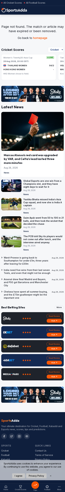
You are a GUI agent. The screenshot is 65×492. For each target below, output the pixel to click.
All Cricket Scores (12, 2)
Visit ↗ (54, 321)
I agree (18, 475)
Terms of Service (44, 455)
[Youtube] (27, 436)
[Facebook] (4, 436)
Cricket (5, 450)
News (6, 173)
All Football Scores (35, 2)
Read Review (54, 316)
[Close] (50, 476)
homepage (40, 38)
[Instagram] (19, 436)
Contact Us (40, 450)
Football (5, 455)
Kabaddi (5, 459)
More (59, 307)
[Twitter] (12, 436)
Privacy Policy (42, 459)
